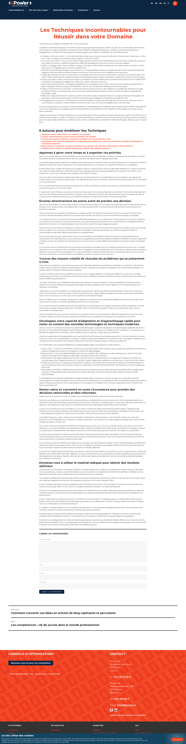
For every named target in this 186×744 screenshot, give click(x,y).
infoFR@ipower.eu (126, 705)
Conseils (11, 733)
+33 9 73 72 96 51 (122, 677)
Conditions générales (117, 715)
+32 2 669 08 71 (121, 699)
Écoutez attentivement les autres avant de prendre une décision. (69, 137)
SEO (136, 730)
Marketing (96, 730)
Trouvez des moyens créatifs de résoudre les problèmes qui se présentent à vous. (76, 139)
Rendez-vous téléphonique (19, 674)
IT (168, 3)
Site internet (12, 730)
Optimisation (55, 730)
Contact (96, 10)
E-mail (41, 573)
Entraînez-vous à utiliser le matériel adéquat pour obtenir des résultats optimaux (76, 148)
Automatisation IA (16, 10)
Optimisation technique (63, 10)
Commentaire (45, 539)
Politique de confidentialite (136, 715)
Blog (31, 674)
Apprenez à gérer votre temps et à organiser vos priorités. (66, 134)
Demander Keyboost (142, 733)
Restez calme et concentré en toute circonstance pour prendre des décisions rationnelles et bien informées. (87, 146)
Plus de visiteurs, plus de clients (104, 733)
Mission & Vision (54, 674)
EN (160, 3)
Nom (41, 564)
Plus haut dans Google (38, 10)
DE (156, 3)
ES (165, 3)
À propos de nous (41, 674)
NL (152, 3)
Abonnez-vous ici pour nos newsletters (31, 663)
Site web (42, 582)
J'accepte (177, 739)
